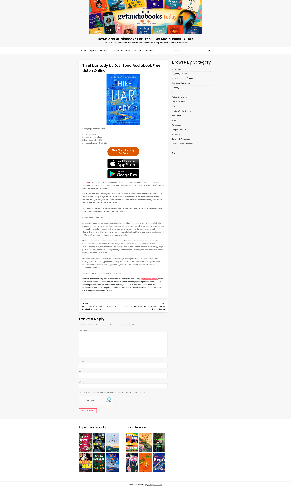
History (174, 106)
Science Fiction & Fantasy (182, 144)
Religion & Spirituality (180, 130)
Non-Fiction (176, 116)
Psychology (176, 125)
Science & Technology (181, 139)
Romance (176, 134)
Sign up (85, 182)
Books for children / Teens (182, 78)
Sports (174, 148)
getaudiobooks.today (149, 279)
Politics (175, 120)
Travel (174, 153)
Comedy (175, 88)
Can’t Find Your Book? (121, 50)
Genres (102, 50)
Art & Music (176, 69)
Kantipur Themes (155, 485)
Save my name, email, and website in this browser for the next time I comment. (114, 392)
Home (83, 50)
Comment (84, 330)
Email (81, 371)
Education (176, 92)
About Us (137, 50)
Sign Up (92, 50)
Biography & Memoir (180, 74)
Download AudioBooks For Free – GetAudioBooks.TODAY (145, 38)
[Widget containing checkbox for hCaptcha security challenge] (96, 400)
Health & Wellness (179, 102)
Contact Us (149, 50)
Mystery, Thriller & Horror (181, 111)
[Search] (209, 50)
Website (82, 382)
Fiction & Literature (179, 97)
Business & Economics (181, 83)
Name (82, 361)
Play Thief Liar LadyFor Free (123, 152)
